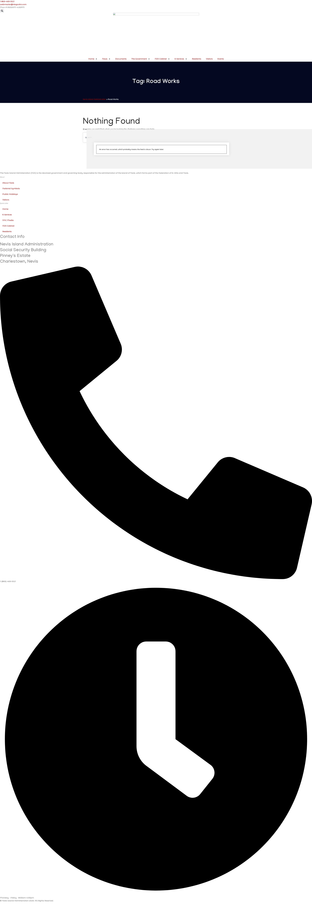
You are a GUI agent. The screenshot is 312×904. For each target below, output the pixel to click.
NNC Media (8, 220)
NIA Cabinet (161, 59)
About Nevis (8, 183)
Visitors (209, 59)
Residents (196, 59)
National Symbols (11, 188)
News (104, 59)
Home (91, 59)
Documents (121, 59)
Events (221, 59)
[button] (2, 11)
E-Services (179, 59)
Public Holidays (10, 194)
